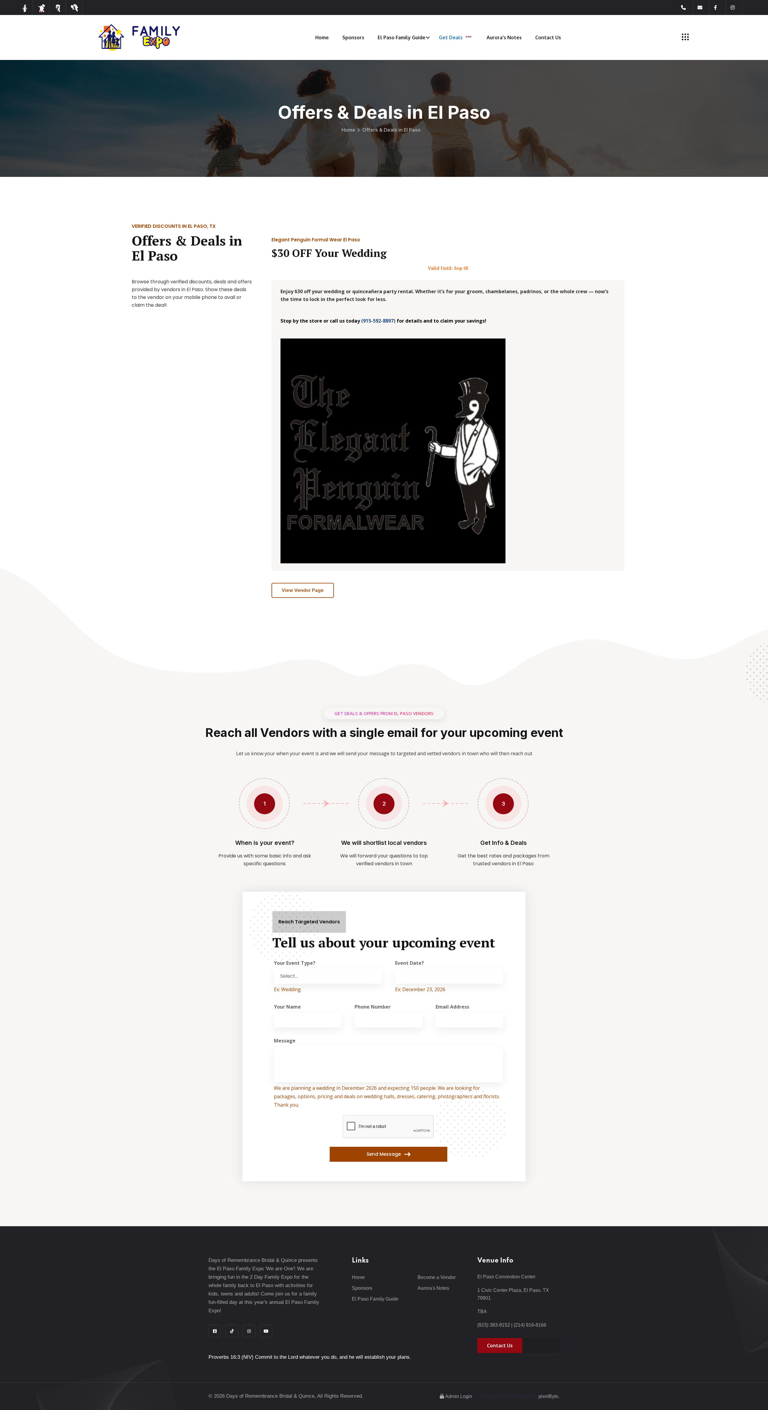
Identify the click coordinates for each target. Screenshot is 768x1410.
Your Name (287, 1006)
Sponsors (353, 37)
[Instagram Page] (736, 7)
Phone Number (373, 1006)
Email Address (452, 1006)
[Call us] (687, 7)
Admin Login (458, 1396)
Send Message (384, 1154)
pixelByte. (549, 1396)
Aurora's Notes (504, 37)
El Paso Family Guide (401, 37)
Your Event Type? (294, 963)
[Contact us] (704, 7)
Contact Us (548, 37)
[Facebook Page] (720, 7)
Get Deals (455, 37)
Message (285, 1040)
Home (322, 37)
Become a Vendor (437, 1277)
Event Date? (409, 963)
